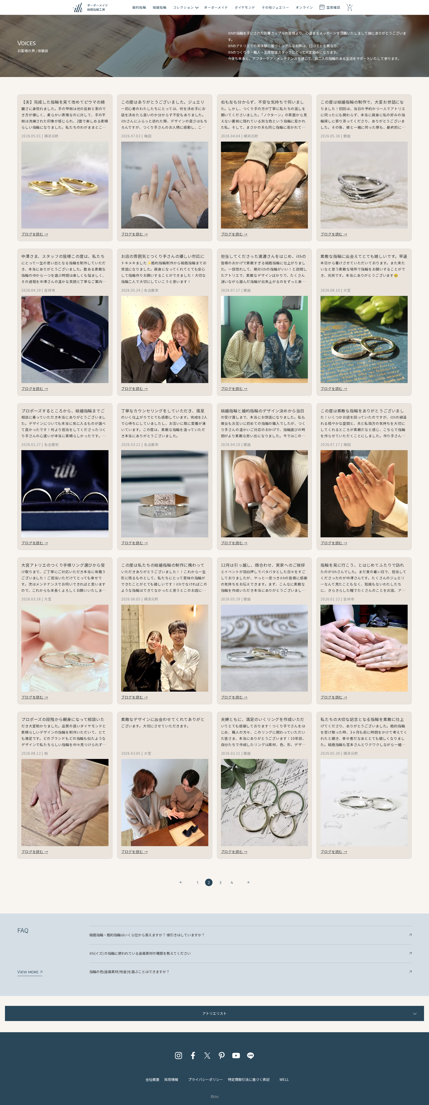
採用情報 (171, 1079)
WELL (284, 1079)
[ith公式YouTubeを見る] (236, 1056)
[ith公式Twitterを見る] (207, 1056)
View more (28, 971)
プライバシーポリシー (205, 1079)
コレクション (183, 7)
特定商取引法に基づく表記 (249, 1079)
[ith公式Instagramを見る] (178, 1056)
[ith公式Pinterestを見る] (222, 1056)
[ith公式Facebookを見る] (193, 1056)
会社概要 (152, 1079)
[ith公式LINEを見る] (250, 1056)
